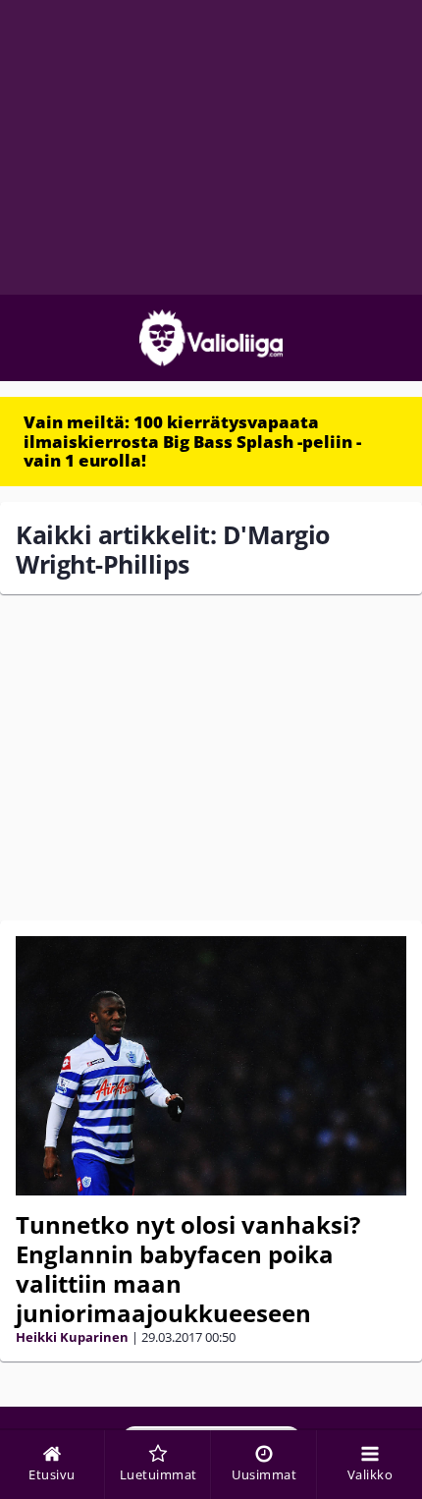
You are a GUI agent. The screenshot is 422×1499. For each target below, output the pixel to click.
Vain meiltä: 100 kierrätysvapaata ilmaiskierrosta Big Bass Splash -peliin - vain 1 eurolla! (192, 441)
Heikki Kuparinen (72, 1337)
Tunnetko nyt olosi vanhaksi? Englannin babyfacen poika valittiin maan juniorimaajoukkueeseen (188, 1268)
